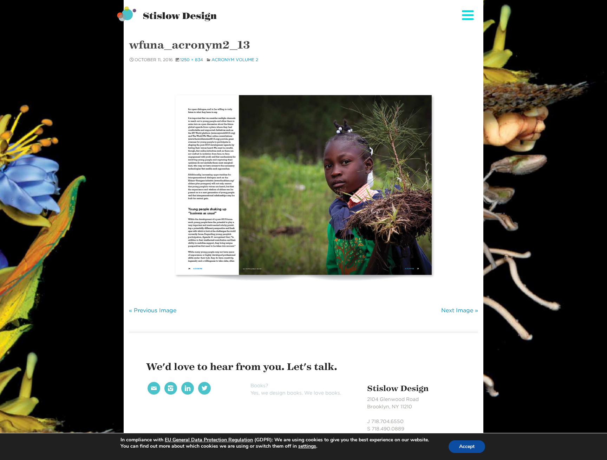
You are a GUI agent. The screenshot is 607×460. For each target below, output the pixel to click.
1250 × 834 (191, 59)
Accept (467, 446)
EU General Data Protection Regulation (209, 439)
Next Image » (459, 310)
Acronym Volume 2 (234, 59)
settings (307, 446)
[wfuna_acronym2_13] (303, 183)
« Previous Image (152, 310)
